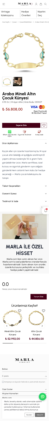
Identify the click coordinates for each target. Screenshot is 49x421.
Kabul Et (40, 415)
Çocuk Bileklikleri (26, 22)
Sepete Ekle (21, 125)
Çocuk (14, 22)
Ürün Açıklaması (10, 143)
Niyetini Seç (41, 13)
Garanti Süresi (9, 193)
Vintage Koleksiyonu (7, 13)
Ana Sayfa (5, 22)
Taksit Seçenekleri (11, 186)
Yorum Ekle (38, 296)
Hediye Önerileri (25, 13)
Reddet (29, 415)
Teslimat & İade (10, 201)
